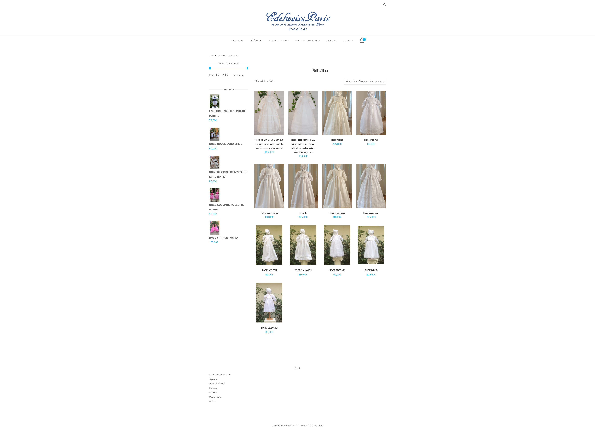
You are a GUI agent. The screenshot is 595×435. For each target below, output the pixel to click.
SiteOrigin (317, 425)
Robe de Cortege (278, 40)
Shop (223, 56)
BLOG (212, 401)
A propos (213, 379)
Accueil (214, 56)
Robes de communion (307, 40)
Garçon (348, 40)
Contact (213, 392)
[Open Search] (384, 4)
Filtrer (238, 75)
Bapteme (332, 40)
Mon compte (215, 397)
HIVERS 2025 (237, 40)
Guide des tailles (217, 383)
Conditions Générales (219, 374)
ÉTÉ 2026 (256, 40)
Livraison (213, 388)
